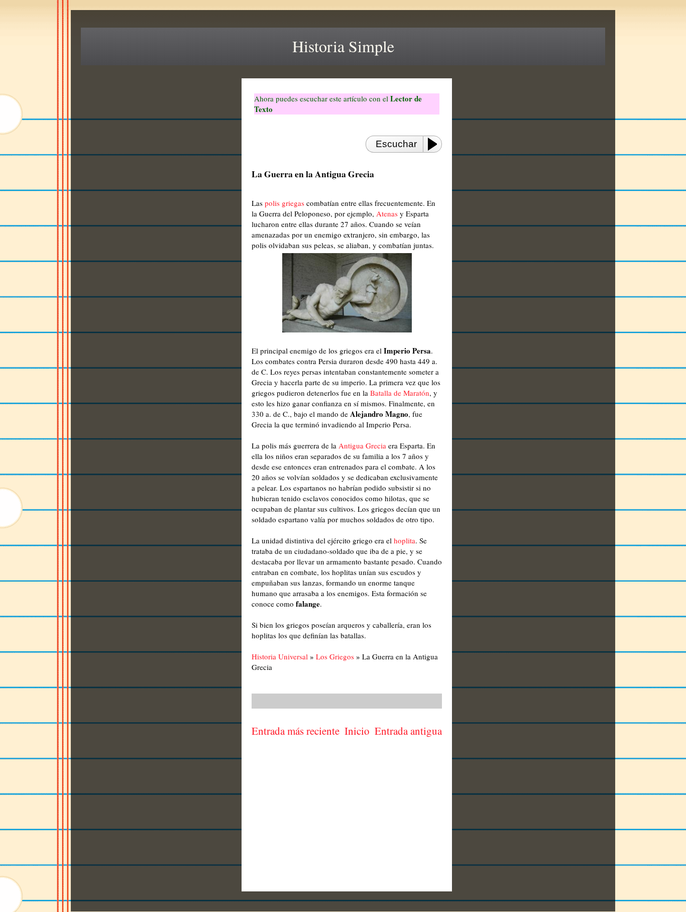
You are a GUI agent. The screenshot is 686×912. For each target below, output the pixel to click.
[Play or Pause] (435, 144)
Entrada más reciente (295, 731)
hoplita (404, 540)
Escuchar (396, 144)
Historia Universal (280, 656)
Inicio (357, 731)
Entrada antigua (408, 731)
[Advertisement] (347, 816)
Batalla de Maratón (399, 393)
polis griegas (284, 203)
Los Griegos (335, 656)
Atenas (387, 213)
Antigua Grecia (362, 445)
